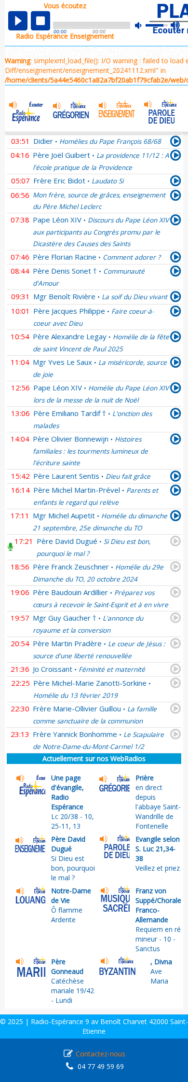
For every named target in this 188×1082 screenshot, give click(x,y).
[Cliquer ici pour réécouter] (175, 143)
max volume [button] (176, 25)
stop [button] (40, 20)
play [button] (17, 20)
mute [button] (143, 25)
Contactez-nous (100, 1053)
